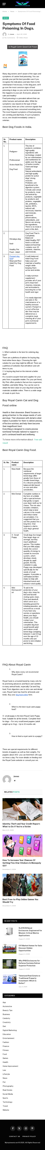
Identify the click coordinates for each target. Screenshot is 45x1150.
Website (6, 1110)
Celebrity (6, 1018)
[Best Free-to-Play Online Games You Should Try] (22, 885)
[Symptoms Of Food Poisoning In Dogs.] (22, 55)
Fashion (6, 1042)
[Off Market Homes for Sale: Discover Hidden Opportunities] (9, 949)
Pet (4, 1082)
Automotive (7, 1006)
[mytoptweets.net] (22, 4)
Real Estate (7, 1090)
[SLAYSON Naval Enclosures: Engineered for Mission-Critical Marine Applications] (9, 931)
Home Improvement (10, 1066)
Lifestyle (6, 1074)
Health (5, 1062)
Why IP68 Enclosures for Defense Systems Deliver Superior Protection (29, 963)
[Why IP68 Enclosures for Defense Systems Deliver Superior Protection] (9, 964)
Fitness (6, 1050)
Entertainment (8, 1038)
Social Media (8, 1094)
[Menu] (4, 4)
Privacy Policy (29, 1136)
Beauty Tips (7, 1010)
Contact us (14, 1136)
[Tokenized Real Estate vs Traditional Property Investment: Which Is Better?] (9, 979)
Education (7, 1034)
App (4, 1002)
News (6, 18)
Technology (7, 1102)
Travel (5, 1106)
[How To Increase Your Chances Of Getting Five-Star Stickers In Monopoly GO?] (22, 846)
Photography (8, 1086)
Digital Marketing (10, 1030)
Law (4, 1070)
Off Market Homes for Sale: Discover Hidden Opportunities (30, 948)
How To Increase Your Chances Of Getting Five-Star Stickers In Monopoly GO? (21, 863)
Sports (5, 1098)
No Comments (10, 38)
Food (5, 1054)
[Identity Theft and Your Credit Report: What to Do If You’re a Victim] (22, 809)
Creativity (6, 1022)
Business (6, 1014)
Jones (12, 34)
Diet (4, 1026)
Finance (6, 1046)
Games (5, 1058)
